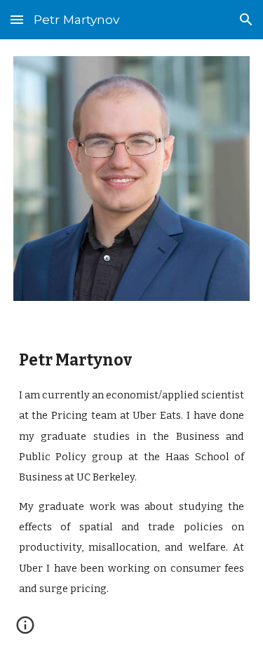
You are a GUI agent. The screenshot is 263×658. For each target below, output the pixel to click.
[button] (17, 19)
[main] (131, 478)
